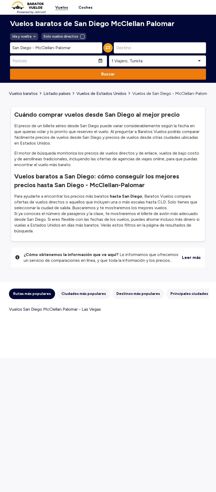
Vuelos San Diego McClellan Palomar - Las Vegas (55, 309)
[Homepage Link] (27, 5)
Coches (85, 7)
